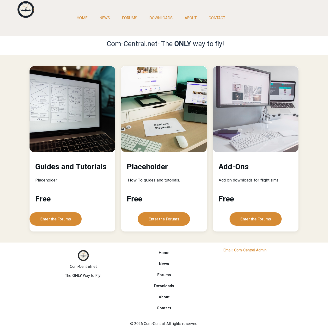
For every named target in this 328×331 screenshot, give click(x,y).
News (104, 18)
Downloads (161, 18)
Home (82, 18)
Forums (129, 18)
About (191, 18)
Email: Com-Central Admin (245, 250)
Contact (217, 18)
